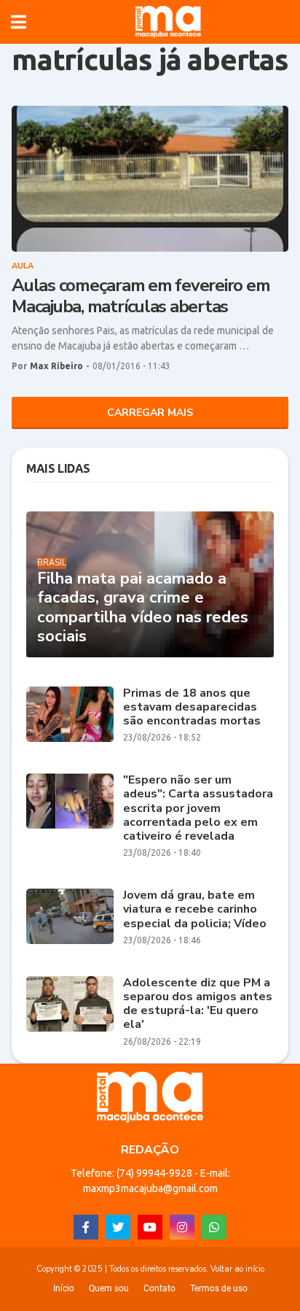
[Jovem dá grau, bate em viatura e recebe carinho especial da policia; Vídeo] (70, 916)
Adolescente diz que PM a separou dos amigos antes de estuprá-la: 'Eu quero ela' (197, 1004)
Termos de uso (219, 1288)
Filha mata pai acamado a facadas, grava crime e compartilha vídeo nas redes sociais (142, 607)
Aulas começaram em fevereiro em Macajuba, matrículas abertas (140, 296)
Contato (159, 1288)
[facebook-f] (86, 1227)
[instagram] (182, 1227)
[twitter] (118, 1227)
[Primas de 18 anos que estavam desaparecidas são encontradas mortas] (70, 714)
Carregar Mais (150, 412)
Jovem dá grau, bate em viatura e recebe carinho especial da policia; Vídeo (195, 910)
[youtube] (150, 1227)
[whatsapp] (214, 1227)
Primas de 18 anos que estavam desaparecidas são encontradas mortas (192, 708)
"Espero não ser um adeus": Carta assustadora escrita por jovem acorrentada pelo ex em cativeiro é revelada (198, 808)
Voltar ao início (237, 1269)
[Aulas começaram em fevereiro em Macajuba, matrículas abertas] (150, 179)
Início (63, 1288)
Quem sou (109, 1288)
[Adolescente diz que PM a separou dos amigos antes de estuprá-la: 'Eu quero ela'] (70, 1004)
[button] (18, 21)
